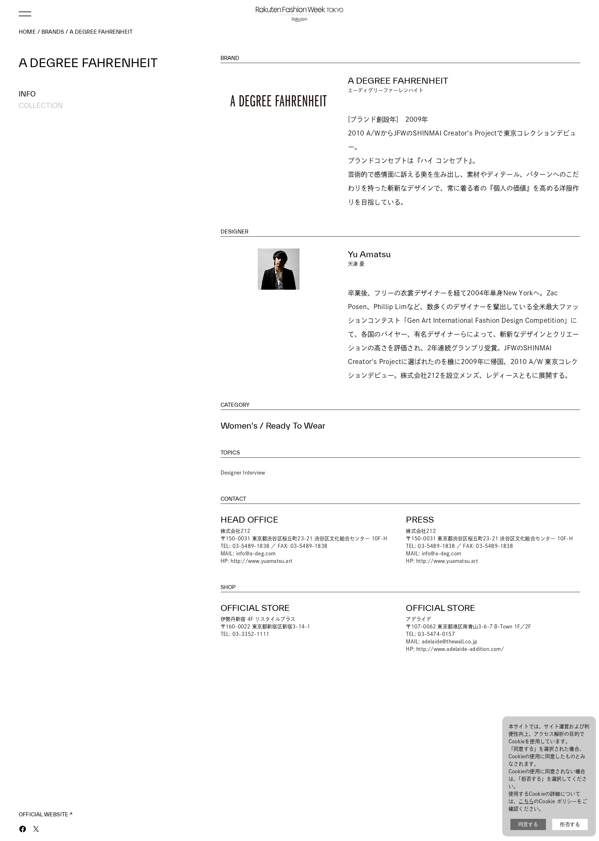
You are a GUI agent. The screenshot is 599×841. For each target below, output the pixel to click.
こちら (526, 801)
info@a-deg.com (256, 553)
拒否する (570, 824)
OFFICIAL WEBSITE (43, 814)
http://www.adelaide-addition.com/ (460, 649)
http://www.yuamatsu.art (261, 560)
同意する (528, 824)
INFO (27, 94)
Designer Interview (243, 472)
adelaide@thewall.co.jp (449, 641)
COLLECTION (41, 105)
